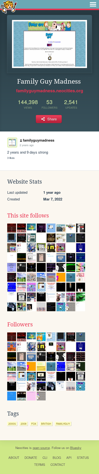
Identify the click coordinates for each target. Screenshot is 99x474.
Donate (31, 457)
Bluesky (75, 447)
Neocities (21, 447)
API (69, 457)
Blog (57, 457)
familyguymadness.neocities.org (49, 90)
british (46, 423)
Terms (39, 464)
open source (41, 447)
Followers (20, 324)
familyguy (63, 423)
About (13, 457)
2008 (23, 423)
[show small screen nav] (93, 4)
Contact (57, 464)
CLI (45, 457)
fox (33, 423)
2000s (12, 423)
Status (83, 457)
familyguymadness (38, 140)
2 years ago (27, 145)
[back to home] (9, 6)
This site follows (28, 215)
